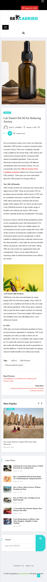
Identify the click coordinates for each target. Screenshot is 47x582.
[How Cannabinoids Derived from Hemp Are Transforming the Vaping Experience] (7, 479)
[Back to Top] (38, 575)
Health (7, 112)
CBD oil (14, 360)
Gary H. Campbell (15, 127)
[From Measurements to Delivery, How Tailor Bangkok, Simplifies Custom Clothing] (7, 521)
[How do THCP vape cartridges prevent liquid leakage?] (7, 500)
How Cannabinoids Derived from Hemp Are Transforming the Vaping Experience (27, 477)
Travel (10, 409)
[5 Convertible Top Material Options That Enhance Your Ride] (7, 511)
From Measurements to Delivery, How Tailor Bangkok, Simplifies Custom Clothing (26, 521)
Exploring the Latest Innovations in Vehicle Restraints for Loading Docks (28, 467)
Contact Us (18, 566)
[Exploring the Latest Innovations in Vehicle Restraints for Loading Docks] (7, 468)
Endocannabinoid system (14, 365)
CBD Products (25, 360)
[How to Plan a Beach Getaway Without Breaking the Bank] (7, 489)
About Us (30, 566)
